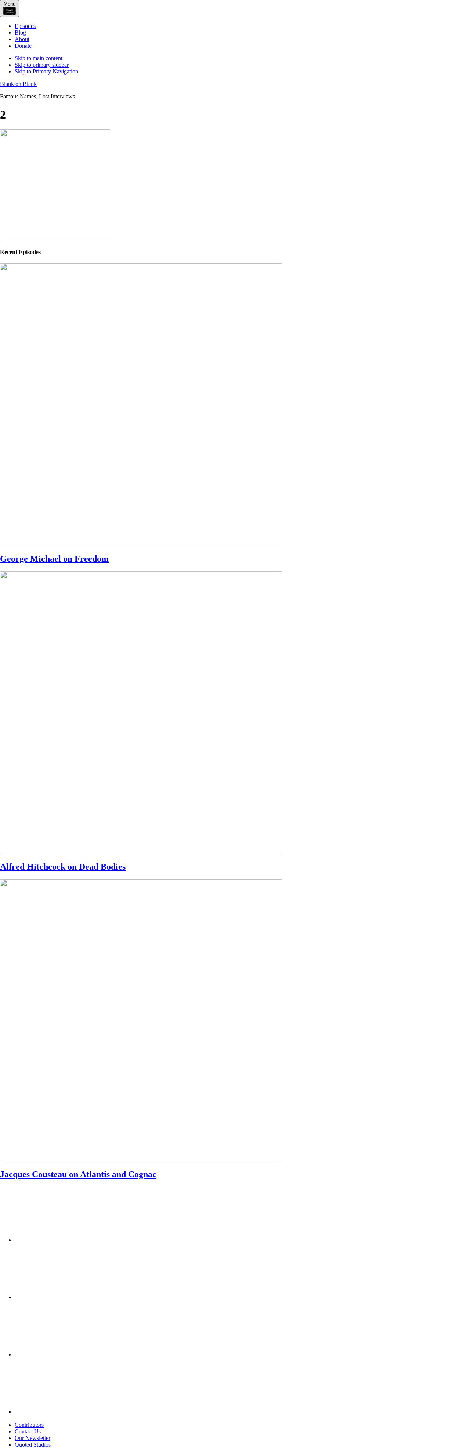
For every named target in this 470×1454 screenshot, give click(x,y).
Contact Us (28, 1431)
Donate (23, 46)
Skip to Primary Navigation (46, 71)
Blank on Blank (18, 84)
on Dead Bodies (63, 866)
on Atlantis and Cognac (78, 1174)
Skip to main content (38, 58)
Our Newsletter (32, 1438)
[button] (9, 8)
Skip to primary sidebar (42, 65)
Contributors (29, 1425)
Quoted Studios (33, 1445)
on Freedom (54, 558)
